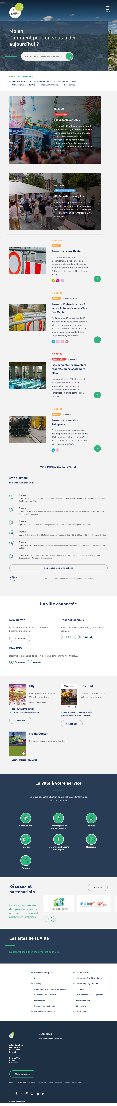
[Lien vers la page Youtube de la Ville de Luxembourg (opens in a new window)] (80, 637)
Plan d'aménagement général (89, 995)
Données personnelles (73, 1082)
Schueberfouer (43, 81)
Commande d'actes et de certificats (50, 989)
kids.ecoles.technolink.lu (45, 1011)
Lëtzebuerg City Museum (87, 984)
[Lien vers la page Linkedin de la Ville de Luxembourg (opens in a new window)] (85, 637)
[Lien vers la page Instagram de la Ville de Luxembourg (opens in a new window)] (74, 637)
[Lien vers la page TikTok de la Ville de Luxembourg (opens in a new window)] (91, 637)
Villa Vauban (81, 1011)
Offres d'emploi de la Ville (23, 85)
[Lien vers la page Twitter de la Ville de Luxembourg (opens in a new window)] (68, 637)
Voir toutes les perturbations (58, 568)
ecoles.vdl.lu (39, 1000)
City (36, 978)
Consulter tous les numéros (25, 712)
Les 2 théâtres (82, 972)
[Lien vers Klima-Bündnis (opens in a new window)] (59, 903)
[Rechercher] (69, 56)
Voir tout (97, 887)
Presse (12, 1082)
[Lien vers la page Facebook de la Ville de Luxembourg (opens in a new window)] (63, 637)
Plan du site (42, 1082)
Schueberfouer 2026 (21, 81)
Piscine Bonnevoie (49, 85)
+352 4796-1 (46, 1034)
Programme (69, 85)
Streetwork (81, 1006)
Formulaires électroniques (46, 1006)
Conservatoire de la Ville (45, 995)
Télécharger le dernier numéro (78, 712)
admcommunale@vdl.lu (52, 1038)
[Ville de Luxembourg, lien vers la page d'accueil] (16, 17)
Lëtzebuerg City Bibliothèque (89, 978)
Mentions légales (55, 1082)
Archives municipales (43, 972)
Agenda (37, 662)
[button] (46, 919)
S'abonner (20, 720)
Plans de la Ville (83, 1000)
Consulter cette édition (23, 709)
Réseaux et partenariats (26, 1082)
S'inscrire (20, 638)
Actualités (20, 662)
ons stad (80, 989)
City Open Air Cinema (66, 81)
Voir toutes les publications (25, 760)
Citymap (38, 984)
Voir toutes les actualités (58, 467)
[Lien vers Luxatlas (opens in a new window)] (94, 903)
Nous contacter (23, 1074)
